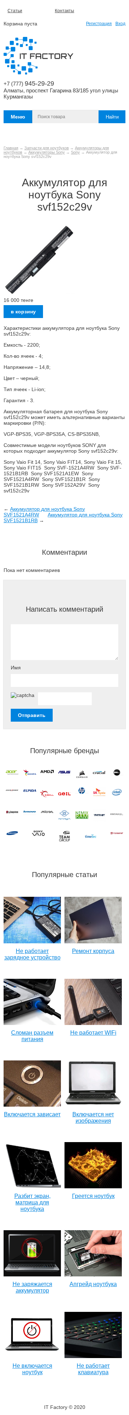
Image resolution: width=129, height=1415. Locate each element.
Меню (18, 117)
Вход (120, 23)
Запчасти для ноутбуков (46, 148)
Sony (75, 152)
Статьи (15, 10)
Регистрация (99, 23)
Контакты (64, 10)
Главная (11, 148)
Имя (16, 667)
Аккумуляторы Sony (46, 152)
